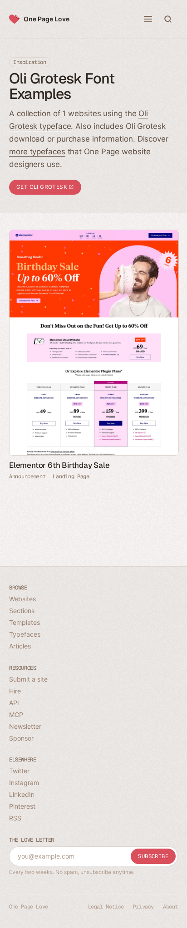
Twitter (19, 771)
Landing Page (71, 476)
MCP (16, 714)
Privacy (143, 906)
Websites (22, 599)
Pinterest (22, 806)
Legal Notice (106, 906)
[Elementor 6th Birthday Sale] (93, 343)
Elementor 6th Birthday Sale (59, 465)
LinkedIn (21, 794)
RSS (15, 818)
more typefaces (37, 151)
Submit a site (28, 679)
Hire (15, 691)
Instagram (24, 782)
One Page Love (46, 19)
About (170, 906)
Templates (24, 622)
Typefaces (24, 634)
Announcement (27, 476)
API (14, 703)
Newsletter (25, 726)
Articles (20, 646)
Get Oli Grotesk (42, 186)
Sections (21, 610)
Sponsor (21, 738)
